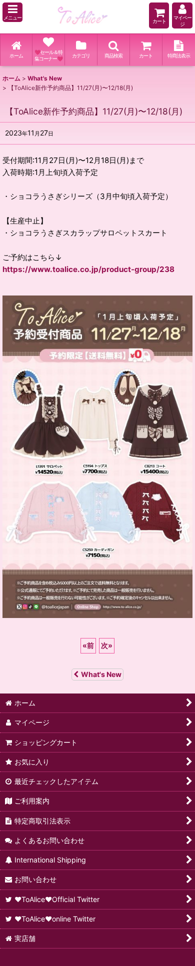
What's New (101, 674)
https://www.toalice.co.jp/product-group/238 (88, 269)
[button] (12, 12)
